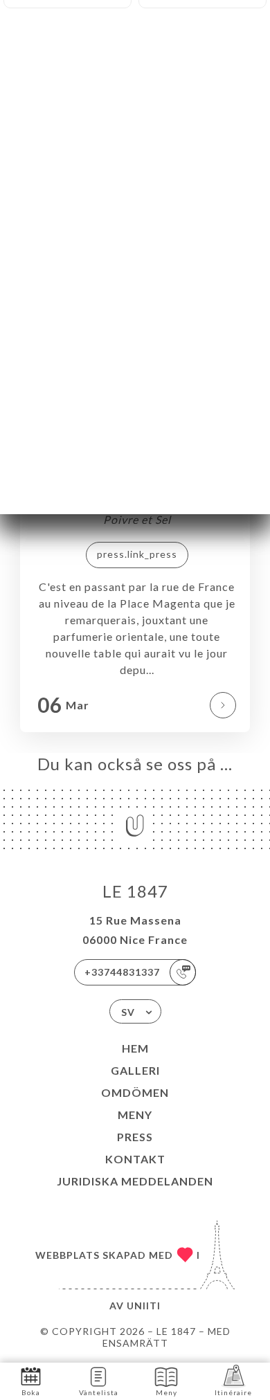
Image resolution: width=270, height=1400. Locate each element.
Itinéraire (233, 1392)
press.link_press (137, 554)
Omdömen (135, 1092)
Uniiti (144, 1305)
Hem (135, 1048)
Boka (30, 1392)
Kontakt (135, 1158)
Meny (135, 1114)
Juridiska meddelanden (135, 1181)
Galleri (135, 1070)
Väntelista (98, 1392)
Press (135, 1136)
